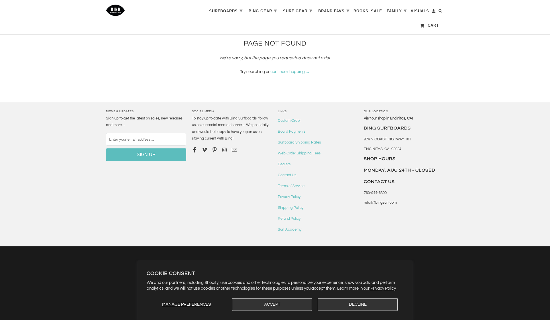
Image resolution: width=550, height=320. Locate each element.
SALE (376, 11)
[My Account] (434, 12)
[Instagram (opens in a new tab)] (225, 150)
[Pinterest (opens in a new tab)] (215, 150)
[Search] (441, 12)
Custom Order (289, 121)
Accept (272, 304)
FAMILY (397, 10)
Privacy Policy (383, 288)
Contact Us (287, 175)
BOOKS (360, 11)
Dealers (284, 164)
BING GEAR (263, 10)
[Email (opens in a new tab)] (235, 150)
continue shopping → (290, 72)
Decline (358, 304)
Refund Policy (289, 219)
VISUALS (420, 11)
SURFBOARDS (226, 10)
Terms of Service (291, 186)
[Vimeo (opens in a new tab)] (205, 150)
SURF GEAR (297, 10)
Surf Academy (289, 229)
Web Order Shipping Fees (299, 153)
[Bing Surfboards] (143, 10)
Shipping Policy (290, 208)
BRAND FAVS (333, 10)
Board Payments (291, 131)
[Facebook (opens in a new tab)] (195, 150)
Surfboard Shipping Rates (299, 142)
